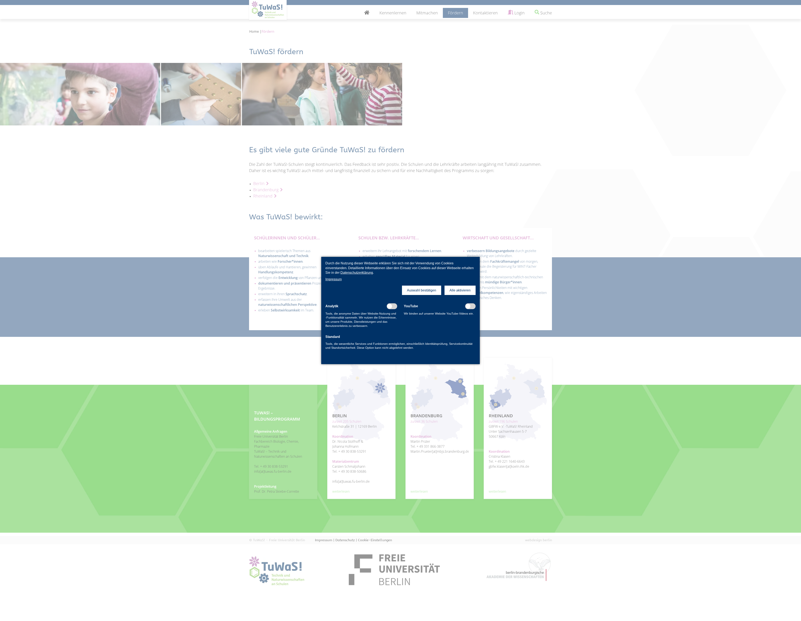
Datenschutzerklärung (356, 272)
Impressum (333, 279)
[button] (421, 290)
